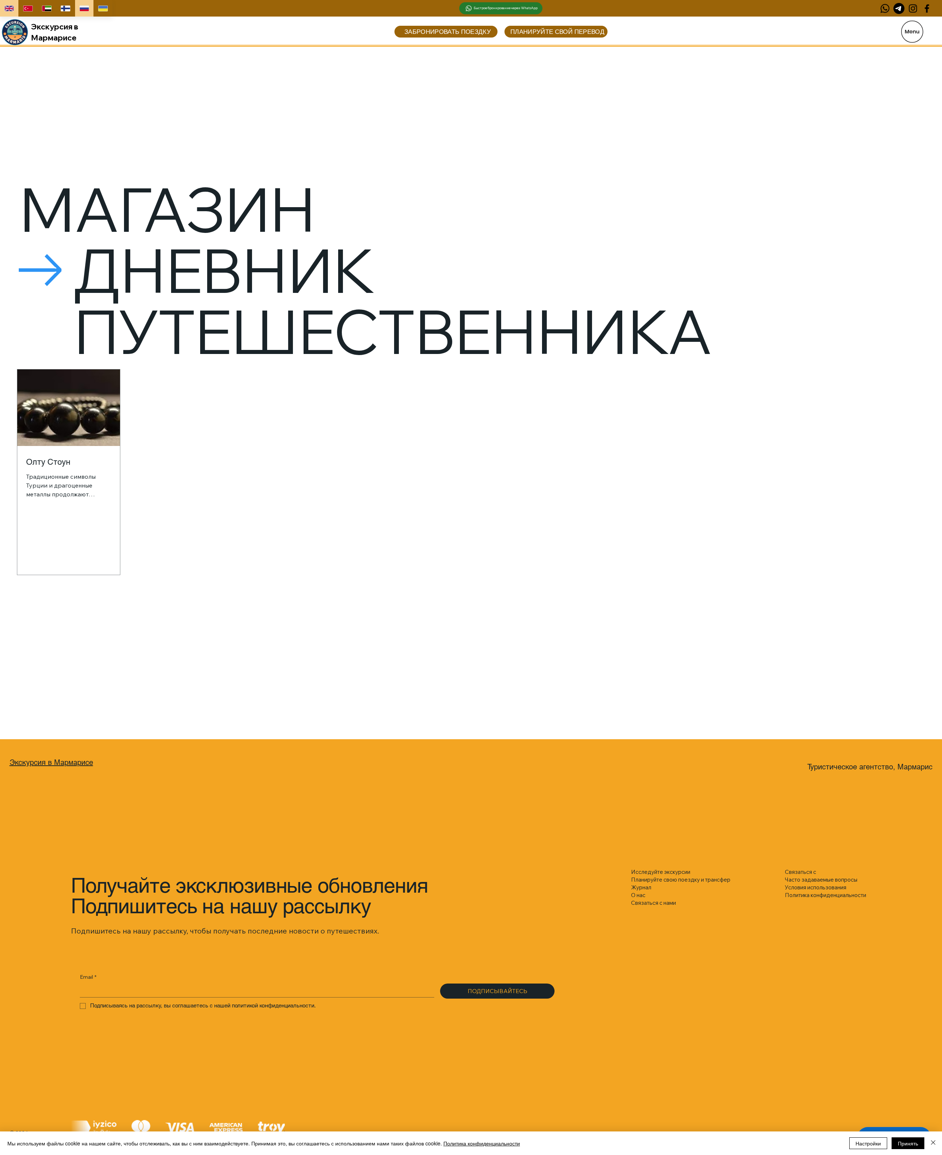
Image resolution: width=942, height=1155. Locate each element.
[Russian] (84, 8)
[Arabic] (46, 8)
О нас (638, 895)
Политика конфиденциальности (481, 1143)
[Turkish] (27, 8)
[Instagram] (912, 8)
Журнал (641, 887)
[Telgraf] (898, 8)
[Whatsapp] (884, 8)
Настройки (868, 1143)
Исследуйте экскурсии (660, 871)
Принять (908, 1143)
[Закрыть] (933, 1143)
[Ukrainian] (102, 8)
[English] (9, 8)
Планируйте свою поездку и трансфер (680, 879)
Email (88, 977)
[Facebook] (926, 8)
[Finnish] (65, 8)
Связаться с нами (653, 902)
